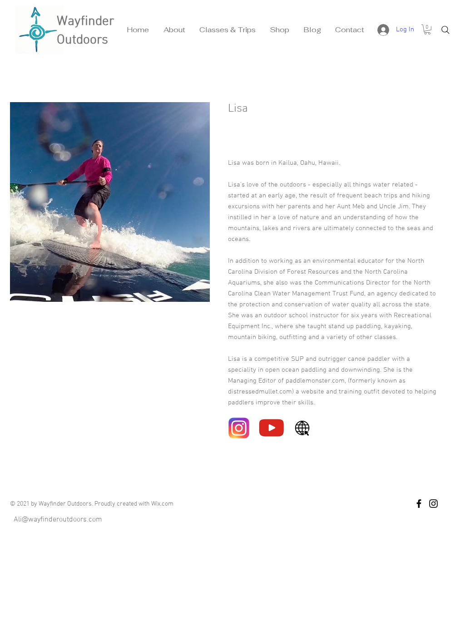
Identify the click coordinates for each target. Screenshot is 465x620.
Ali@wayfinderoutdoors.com (58, 519)
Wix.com (162, 504)
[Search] (445, 29)
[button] (174, 29)
